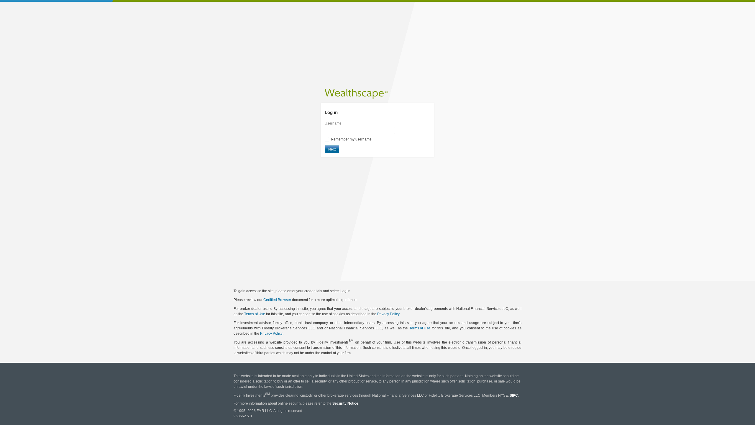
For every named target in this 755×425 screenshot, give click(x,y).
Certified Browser (277, 300)
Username (333, 123)
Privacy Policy (388, 314)
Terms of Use (254, 314)
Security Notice (345, 404)
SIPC (514, 396)
